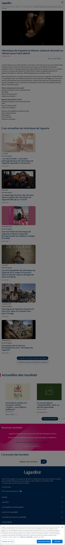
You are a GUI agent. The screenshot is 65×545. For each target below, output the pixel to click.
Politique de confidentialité (26, 537)
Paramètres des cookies (8, 541)
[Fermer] (62, 527)
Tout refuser (57, 541)
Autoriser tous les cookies (44, 541)
